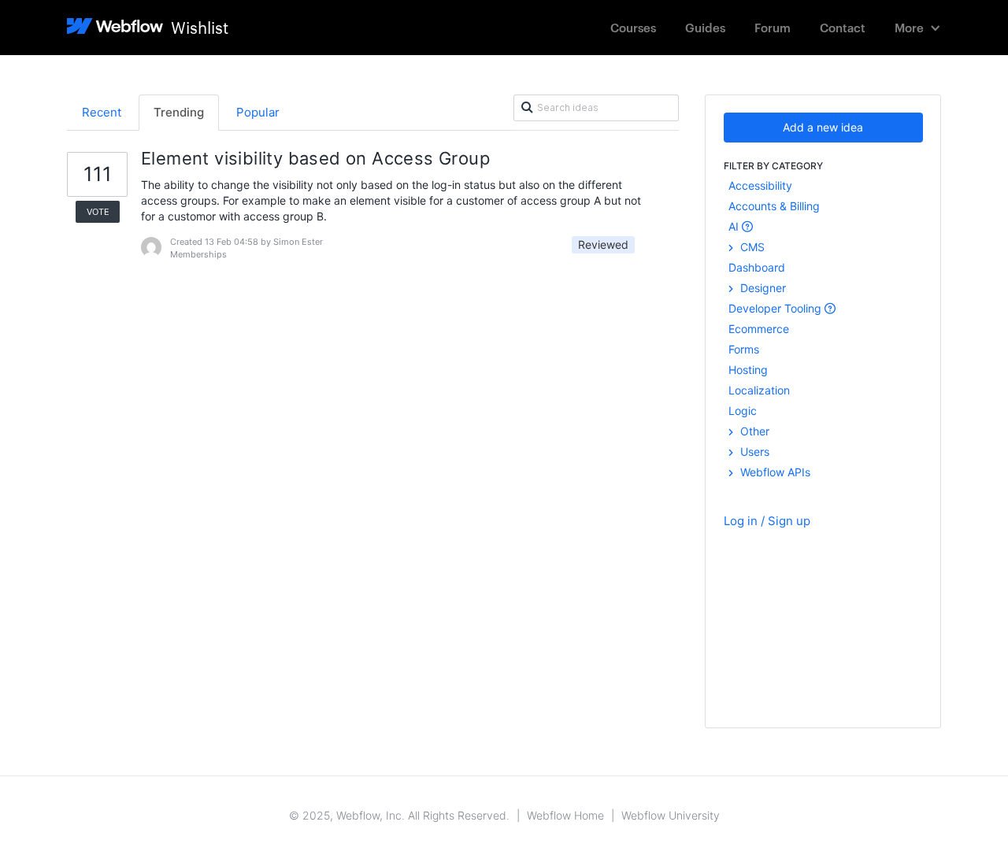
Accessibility (760, 185)
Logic (742, 410)
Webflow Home (565, 815)
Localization (759, 390)
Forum (772, 27)
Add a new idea (823, 127)
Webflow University (670, 815)
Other (753, 431)
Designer (761, 287)
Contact (842, 27)
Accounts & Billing (774, 206)
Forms (743, 349)
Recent (101, 112)
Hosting (748, 369)
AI (735, 226)
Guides (705, 27)
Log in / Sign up (767, 520)
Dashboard (756, 267)
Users (753, 451)
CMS (751, 247)
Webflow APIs (773, 472)
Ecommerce (758, 328)
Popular (258, 112)
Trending (179, 112)
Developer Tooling (776, 308)
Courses (633, 27)
